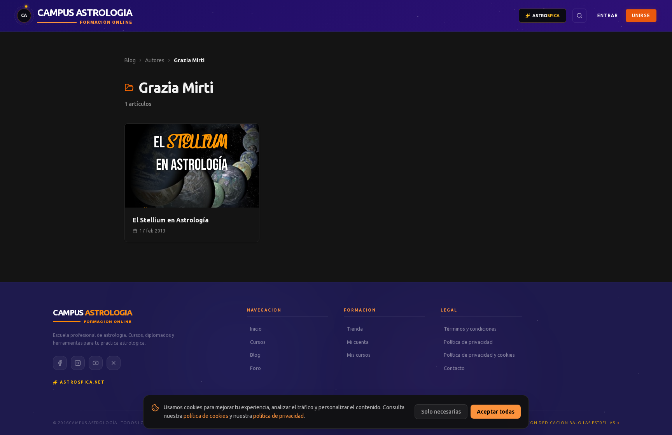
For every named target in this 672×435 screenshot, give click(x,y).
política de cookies (206, 416)
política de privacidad (278, 416)
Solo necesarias (441, 412)
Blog (130, 60)
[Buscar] (579, 16)
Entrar (607, 15)
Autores (154, 60)
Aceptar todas (495, 412)
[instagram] (78, 363)
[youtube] (96, 363)
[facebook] (60, 363)
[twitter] (114, 363)
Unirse (641, 15)
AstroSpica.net (82, 382)
